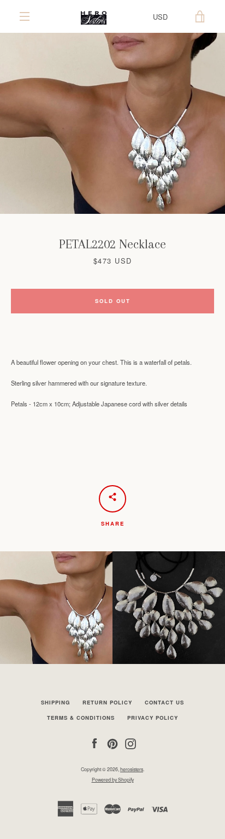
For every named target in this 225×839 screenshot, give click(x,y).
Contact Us (164, 702)
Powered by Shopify (113, 779)
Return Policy (107, 702)
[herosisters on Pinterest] (112, 742)
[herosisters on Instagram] (130, 742)
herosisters (131, 769)
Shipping (55, 702)
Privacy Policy (152, 717)
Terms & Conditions (81, 717)
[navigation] (24, 16)
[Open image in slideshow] (112, 123)
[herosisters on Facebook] (94, 742)
